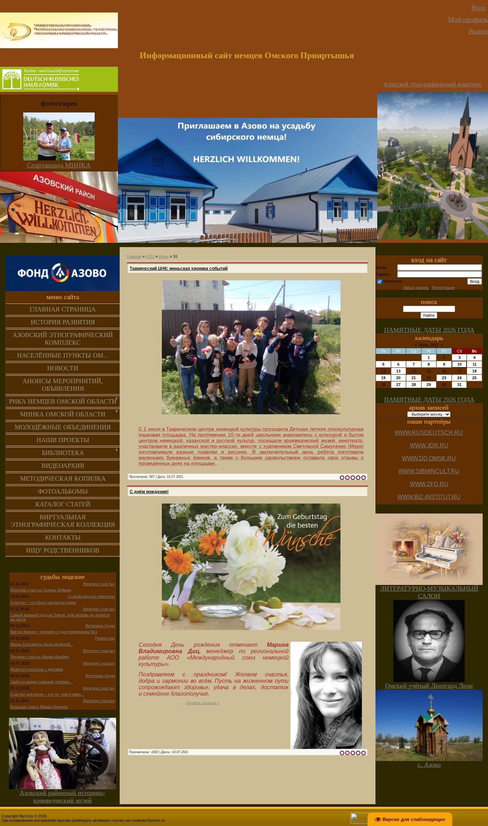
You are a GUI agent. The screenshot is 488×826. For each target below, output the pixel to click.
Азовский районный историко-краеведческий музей (62, 796)
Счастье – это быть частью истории (43, 602)
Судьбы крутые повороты (91, 596)
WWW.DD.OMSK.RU (429, 458)
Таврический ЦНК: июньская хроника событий (179, 268)
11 (475, 364)
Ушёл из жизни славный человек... (41, 682)
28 (414, 384)
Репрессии (105, 638)
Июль (164, 256)
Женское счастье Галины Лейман (40, 590)
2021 (150, 256)
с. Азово (429, 764)
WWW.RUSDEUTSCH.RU (429, 433)
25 (474, 378)
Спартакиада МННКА (59, 165)
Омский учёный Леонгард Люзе (429, 685)
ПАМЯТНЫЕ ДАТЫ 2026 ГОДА (429, 330)
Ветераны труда (100, 626)
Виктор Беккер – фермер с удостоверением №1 (53, 632)
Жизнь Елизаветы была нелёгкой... (41, 644)
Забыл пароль (416, 287)
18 (474, 371)
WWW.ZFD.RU (429, 484)
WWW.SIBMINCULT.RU (428, 471)
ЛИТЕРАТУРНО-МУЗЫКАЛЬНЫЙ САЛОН (429, 592)
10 (459, 364)
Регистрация (443, 287)
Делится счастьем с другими (36, 669)
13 (398, 371)
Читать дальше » (202, 703)
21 (414, 378)
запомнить (392, 281)
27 (398, 384)
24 (459, 378)
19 (383, 378)
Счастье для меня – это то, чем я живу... (47, 694)
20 (398, 378)
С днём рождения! (149, 491)
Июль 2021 (429, 345)
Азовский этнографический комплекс (433, 84)
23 (444, 378)
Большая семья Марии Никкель (39, 707)
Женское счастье (99, 584)
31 (459, 384)
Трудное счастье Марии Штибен (39, 657)
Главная (134, 256)
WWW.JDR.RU (429, 445)
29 (429, 384)
